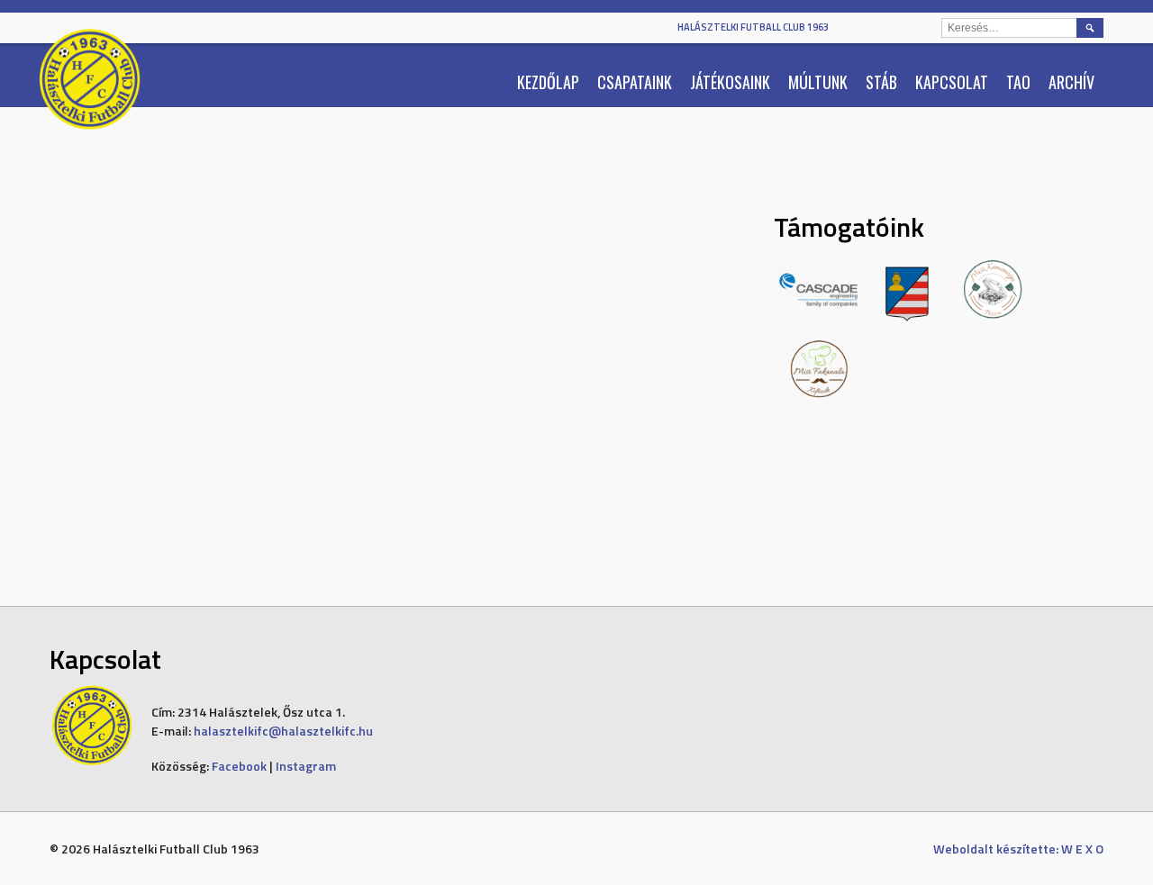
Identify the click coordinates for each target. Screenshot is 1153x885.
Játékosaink (730, 82)
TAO (1018, 82)
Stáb (881, 82)
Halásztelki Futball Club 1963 (753, 27)
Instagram (306, 765)
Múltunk (818, 82)
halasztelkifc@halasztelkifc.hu (283, 730)
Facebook (239, 765)
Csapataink (634, 82)
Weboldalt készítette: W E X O (1018, 848)
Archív (1071, 82)
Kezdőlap (548, 82)
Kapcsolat (951, 82)
